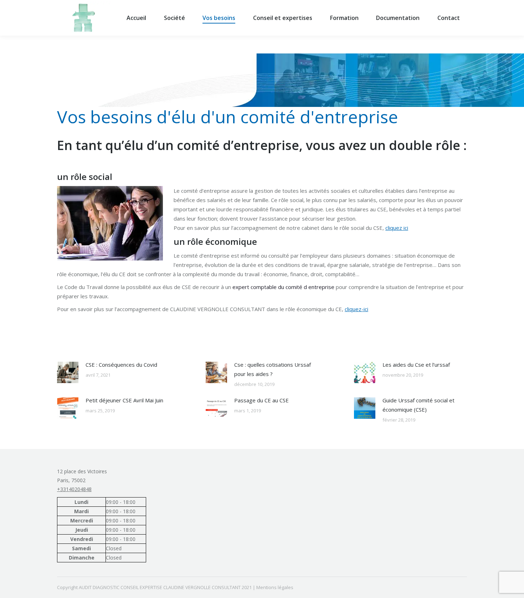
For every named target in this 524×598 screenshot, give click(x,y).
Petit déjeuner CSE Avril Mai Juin (124, 400)
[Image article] (67, 372)
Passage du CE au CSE (261, 400)
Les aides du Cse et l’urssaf (416, 364)
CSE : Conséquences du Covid (121, 364)
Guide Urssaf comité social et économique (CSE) (418, 405)
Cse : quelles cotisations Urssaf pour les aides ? (272, 369)
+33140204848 (74, 489)
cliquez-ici (356, 309)
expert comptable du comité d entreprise (283, 286)
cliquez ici (396, 227)
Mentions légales (274, 587)
